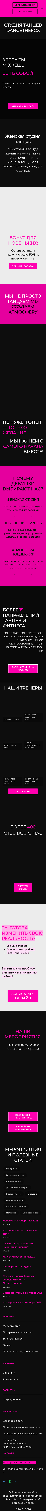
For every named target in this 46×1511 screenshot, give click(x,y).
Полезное (11, 1213)
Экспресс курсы (31, 1213)
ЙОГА (24, 647)
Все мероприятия (15, 1175)
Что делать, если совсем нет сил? (20, 1232)
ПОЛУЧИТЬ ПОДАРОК (23, 266)
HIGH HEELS (29, 636)
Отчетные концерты (16, 1206)
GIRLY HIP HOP (34, 640)
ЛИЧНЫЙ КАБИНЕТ (25, 5)
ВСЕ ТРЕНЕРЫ (23, 791)
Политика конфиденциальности (23, 1427)
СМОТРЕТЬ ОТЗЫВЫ (23, 887)
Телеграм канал (13, 1338)
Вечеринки (11, 1169)
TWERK (11, 643)
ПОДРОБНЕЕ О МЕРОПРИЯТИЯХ (23, 1116)
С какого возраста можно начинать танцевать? (18, 1245)
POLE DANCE (11, 633)
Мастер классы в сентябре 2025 (22, 1302)
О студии (32, 1194)
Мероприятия (11, 1326)
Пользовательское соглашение (22, 1433)
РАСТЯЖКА (13, 647)
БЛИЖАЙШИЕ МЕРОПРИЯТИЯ (23, 1128)
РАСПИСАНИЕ (25, 12)
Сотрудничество (13, 1399)
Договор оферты (13, 1420)
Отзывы (7, 1345)
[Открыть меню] (41, 8)
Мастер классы (13, 1194)
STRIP (17, 636)
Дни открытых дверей (17, 1188)
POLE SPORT (28, 633)
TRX (41, 650)
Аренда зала (11, 1379)
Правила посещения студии (20, 1351)
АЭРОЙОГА (36, 647)
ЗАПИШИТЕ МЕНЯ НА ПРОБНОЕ (23, 668)
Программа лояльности (18, 1332)
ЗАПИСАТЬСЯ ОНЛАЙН (23, 106)
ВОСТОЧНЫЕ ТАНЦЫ (29, 643)
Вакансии (9, 1372)
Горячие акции (13, 1181)
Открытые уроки (14, 1200)
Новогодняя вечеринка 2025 (20, 1220)
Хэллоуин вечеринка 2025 (19, 1256)
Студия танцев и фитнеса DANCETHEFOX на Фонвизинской (18, 1280)
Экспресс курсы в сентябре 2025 (22, 1292)
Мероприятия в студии (17, 1266)
